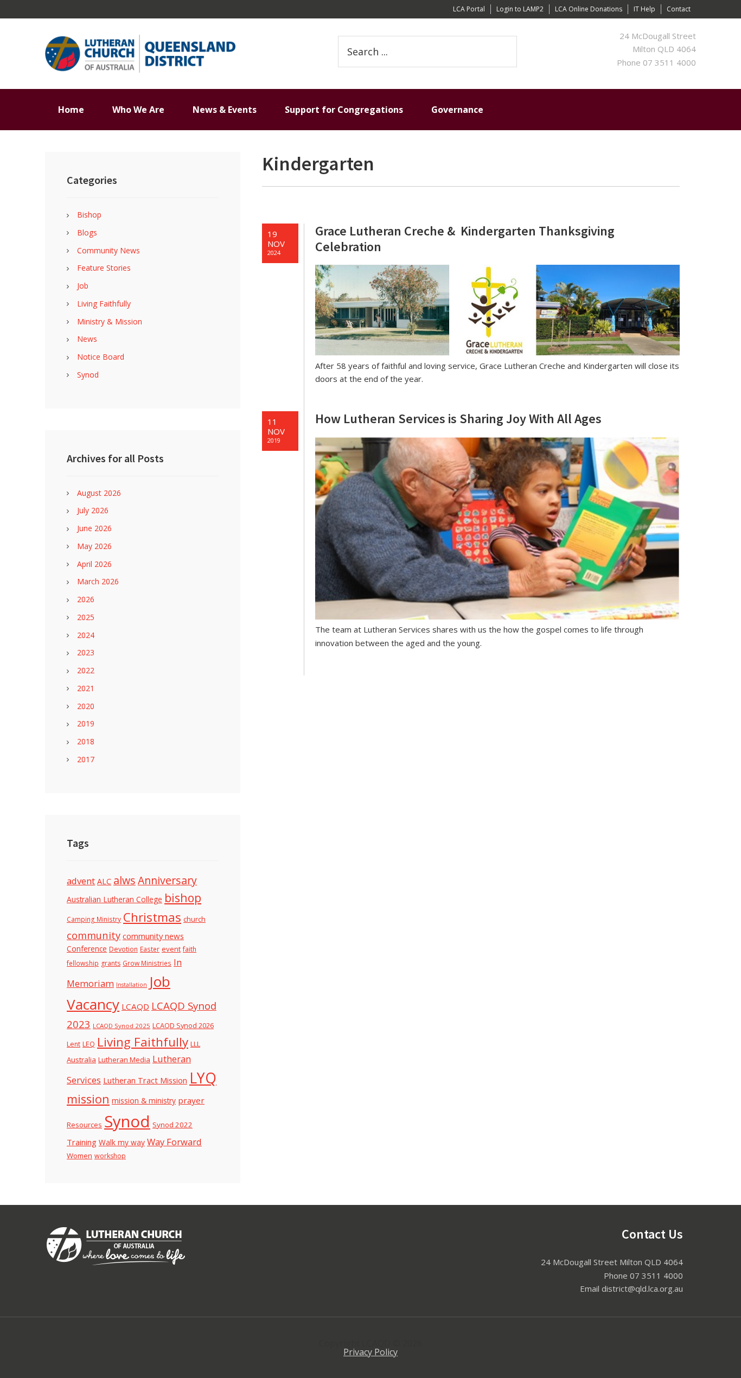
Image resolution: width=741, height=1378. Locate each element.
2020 (85, 706)
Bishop (89, 214)
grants (110, 963)
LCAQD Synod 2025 (121, 1026)
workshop (110, 1155)
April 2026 (94, 564)
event (171, 949)
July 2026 (92, 510)
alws (124, 880)
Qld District (175, 54)
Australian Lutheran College (114, 899)
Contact (679, 9)
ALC (104, 881)
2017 (85, 759)
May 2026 (94, 546)
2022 (85, 670)
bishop (182, 897)
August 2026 (99, 493)
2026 (85, 599)
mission (88, 1099)
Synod (88, 374)
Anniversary (167, 880)
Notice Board (100, 357)
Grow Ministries (147, 963)
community (93, 935)
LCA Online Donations (588, 9)
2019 (85, 723)
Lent (73, 1044)
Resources (84, 1125)
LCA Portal (469, 9)
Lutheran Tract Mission (145, 1080)
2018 (85, 741)
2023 (85, 652)
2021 (85, 688)
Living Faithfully (104, 303)
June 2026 (94, 528)
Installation (131, 984)
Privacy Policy (370, 1352)
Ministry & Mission (109, 321)
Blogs (87, 232)
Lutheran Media (124, 1059)
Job (82, 285)
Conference (87, 948)
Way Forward (174, 1141)
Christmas (152, 917)
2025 (85, 617)
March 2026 (98, 581)
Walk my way (122, 1142)
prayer (191, 1100)
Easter (149, 949)
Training (82, 1142)
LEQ (88, 1044)
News (87, 339)
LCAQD (135, 1006)
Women (79, 1155)
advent (81, 881)
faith (189, 949)
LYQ (202, 1078)
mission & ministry (144, 1100)
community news (153, 935)
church (194, 919)
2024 (85, 635)
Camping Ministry (94, 919)
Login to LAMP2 (520, 9)
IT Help (644, 9)
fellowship (83, 963)
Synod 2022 (172, 1125)
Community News (108, 250)
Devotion (123, 949)
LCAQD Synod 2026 (183, 1025)
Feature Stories (104, 268)
